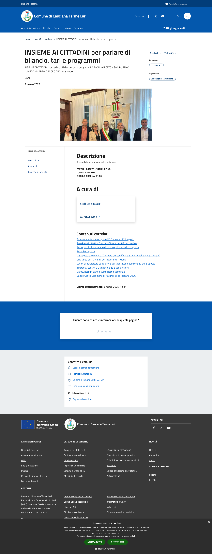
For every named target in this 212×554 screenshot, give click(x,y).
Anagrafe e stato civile (75, 450)
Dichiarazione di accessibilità (121, 512)
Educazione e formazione (119, 450)
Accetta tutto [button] (95, 542)
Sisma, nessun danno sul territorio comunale (101, 272)
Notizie (48, 39)
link (133, 536)
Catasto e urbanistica (74, 471)
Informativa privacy (116, 501)
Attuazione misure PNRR (76, 517)
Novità (38, 39)
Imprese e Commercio (74, 465)
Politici (24, 471)
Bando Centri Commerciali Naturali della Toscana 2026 (106, 276)
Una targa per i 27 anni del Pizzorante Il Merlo (101, 259)
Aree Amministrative (31, 455)
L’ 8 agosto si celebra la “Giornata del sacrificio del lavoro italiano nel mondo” (118, 255)
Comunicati (154, 455)
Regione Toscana (29, 3)
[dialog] (106, 536)
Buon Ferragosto (86, 251)
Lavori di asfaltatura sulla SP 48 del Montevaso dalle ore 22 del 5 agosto (116, 264)
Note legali (112, 507)
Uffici (23, 460)
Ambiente (111, 465)
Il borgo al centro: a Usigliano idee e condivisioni (103, 268)
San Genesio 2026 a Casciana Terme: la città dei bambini (107, 243)
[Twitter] (154, 16)
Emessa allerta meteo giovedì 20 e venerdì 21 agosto (105, 239)
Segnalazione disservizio (76, 501)
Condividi (154, 52)
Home (27, 39)
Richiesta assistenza (74, 512)
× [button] (209, 522)
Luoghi (152, 474)
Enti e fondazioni (29, 465)
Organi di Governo (30, 450)
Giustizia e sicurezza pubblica (121, 455)
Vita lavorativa (71, 460)
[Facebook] (147, 16)
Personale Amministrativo (34, 476)
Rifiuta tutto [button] (117, 542)
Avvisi (152, 460)
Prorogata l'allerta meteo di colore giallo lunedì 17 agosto (108, 247)
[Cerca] (187, 16)
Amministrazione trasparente (121, 496)
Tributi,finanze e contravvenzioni (123, 460)
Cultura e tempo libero (75, 455)
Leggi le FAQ (70, 507)
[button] (106, 549)
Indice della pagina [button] (36, 151)
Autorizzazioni (114, 476)
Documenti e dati (29, 481)
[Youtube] (162, 16)
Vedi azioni (169, 52)
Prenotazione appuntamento (78, 496)
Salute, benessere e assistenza (122, 470)
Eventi (152, 480)
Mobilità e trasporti (73, 476)
